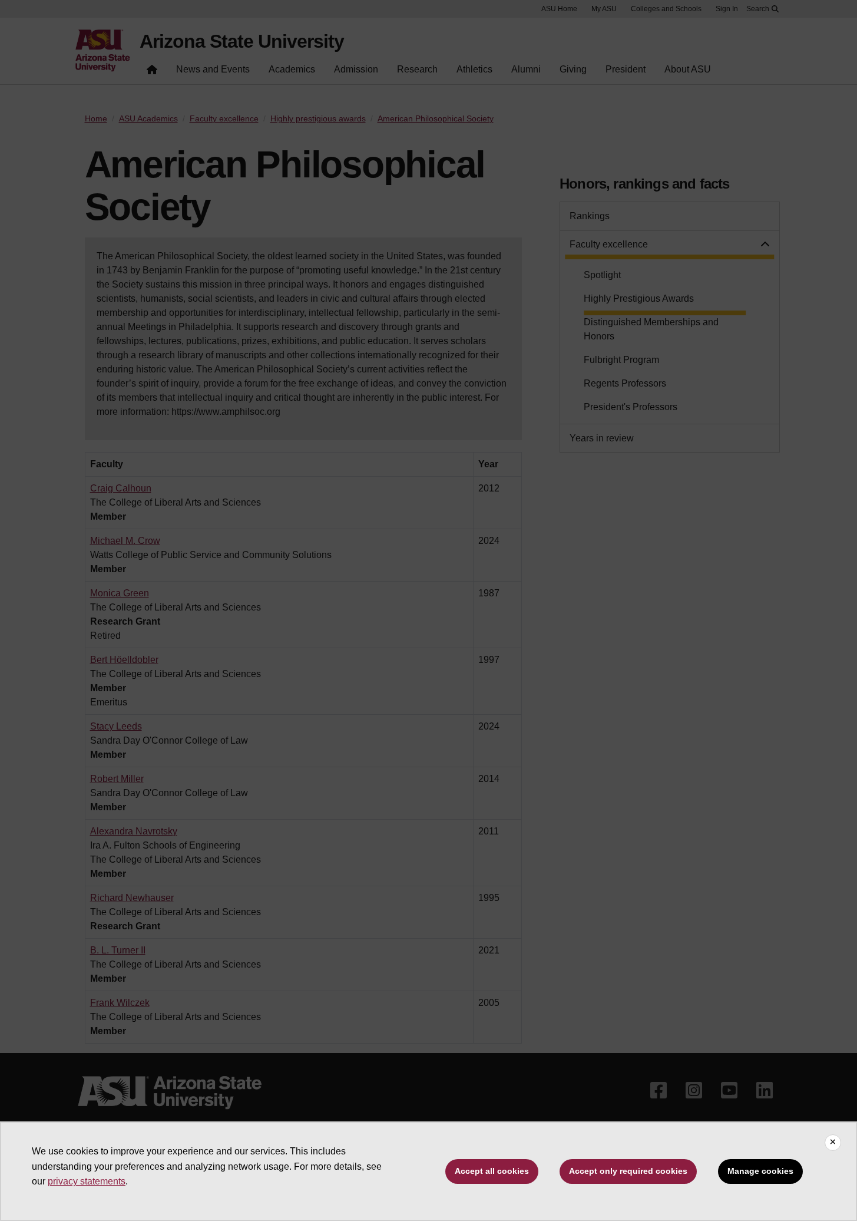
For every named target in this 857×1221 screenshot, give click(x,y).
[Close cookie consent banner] (833, 1142)
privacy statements (86, 1181)
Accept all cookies (492, 1171)
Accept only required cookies (628, 1171)
